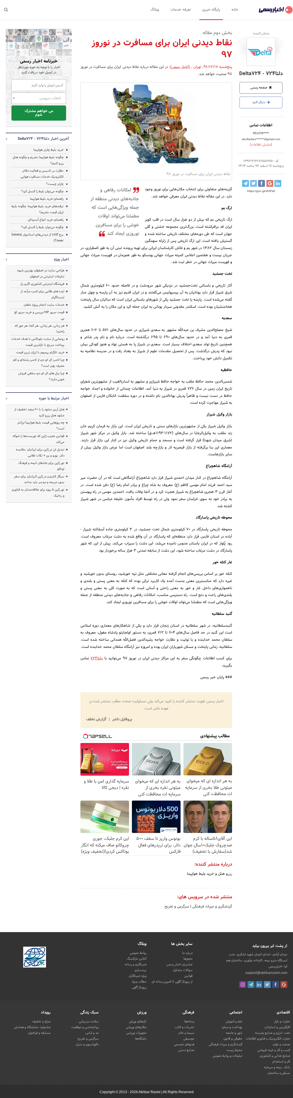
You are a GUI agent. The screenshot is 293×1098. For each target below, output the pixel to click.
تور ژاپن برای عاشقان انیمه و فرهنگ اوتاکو (41, 466)
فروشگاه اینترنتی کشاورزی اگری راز (42, 284)
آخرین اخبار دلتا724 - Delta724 (43, 139)
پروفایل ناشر (121, 719)
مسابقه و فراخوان (39, 1033)
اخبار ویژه (61, 259)
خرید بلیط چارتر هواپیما (48, 149)
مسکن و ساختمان (279, 1073)
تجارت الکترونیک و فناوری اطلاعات (268, 1038)
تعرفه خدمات (181, 10)
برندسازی (140, 970)
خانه (234, 10)
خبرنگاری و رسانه (135, 964)
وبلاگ (155, 10)
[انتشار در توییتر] (253, 183)
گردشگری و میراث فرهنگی (211, 906)
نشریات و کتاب (184, 1027)
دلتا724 (96, 658)
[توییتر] (267, 984)
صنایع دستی (186, 1050)
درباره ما (187, 953)
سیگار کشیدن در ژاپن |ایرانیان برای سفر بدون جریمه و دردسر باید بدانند (39, 479)
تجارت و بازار (282, 1021)
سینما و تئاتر (186, 1033)
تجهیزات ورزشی (136, 1033)
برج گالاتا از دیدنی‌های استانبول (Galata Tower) (37, 237)
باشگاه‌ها (140, 1038)
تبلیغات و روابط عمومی (227, 1055)
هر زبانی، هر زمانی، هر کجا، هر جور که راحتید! (39, 328)
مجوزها (188, 958)
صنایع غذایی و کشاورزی (275, 1055)
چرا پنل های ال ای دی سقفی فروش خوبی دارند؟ (41, 376)
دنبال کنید (259, 102)
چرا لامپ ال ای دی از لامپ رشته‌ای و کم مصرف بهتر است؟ (38, 362)
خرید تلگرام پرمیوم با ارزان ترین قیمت (40, 352)
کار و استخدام (281, 1061)
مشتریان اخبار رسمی (180, 964)
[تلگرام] (251, 984)
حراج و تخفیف (41, 1021)
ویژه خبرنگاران (137, 976)
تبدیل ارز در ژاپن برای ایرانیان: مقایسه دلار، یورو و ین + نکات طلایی (40, 452)
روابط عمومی (138, 953)
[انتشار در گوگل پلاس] (269, 183)
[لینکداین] (259, 984)
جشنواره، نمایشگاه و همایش (32, 1027)
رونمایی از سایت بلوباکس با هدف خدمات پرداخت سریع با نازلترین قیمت (37, 342)
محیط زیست (234, 1050)
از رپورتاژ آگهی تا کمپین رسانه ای (172, 981)
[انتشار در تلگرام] (245, 183)
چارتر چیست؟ (55, 184)
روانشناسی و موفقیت (85, 1027)
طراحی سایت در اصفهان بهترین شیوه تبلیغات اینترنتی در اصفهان (40, 273)
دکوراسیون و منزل (87, 1044)
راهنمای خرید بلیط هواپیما (47, 198)
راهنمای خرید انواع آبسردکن (46, 219)
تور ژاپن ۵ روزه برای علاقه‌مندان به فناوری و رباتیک (38, 492)
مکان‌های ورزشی (136, 1027)
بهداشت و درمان (232, 1027)
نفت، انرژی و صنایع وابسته (272, 1033)
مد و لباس (92, 1033)
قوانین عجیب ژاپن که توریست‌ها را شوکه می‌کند (38, 439)
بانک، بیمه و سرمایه (277, 1067)
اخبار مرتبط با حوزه (54, 398)
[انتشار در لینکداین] (277, 183)
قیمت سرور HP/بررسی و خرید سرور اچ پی (39, 315)
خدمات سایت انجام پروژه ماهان (44, 304)
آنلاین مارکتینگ (136, 958)
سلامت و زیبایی (89, 1021)
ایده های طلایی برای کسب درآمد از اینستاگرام (42, 294)
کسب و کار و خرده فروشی (274, 1050)
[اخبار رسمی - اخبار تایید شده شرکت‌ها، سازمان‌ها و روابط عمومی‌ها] (275, 10)
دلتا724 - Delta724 (261, 73)
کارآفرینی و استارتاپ (277, 1027)
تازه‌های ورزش (137, 1021)
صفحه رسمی (259, 87)
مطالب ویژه (139, 981)
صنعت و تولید (281, 1044)
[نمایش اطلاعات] (261, 144)
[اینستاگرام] (242, 984)
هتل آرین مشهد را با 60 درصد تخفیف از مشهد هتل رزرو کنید (39, 412)
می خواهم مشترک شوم (39, 113)
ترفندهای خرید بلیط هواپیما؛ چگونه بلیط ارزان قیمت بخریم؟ (37, 209)
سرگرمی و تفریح (177, 906)
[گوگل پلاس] (283, 984)
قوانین (188, 976)
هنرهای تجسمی (184, 1044)
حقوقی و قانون (232, 1038)
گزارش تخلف (96, 719)
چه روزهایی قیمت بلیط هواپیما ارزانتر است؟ (40, 425)
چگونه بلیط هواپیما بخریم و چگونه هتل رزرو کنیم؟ (38, 160)
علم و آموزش (234, 1021)
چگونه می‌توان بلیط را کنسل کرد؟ (42, 191)
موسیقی (188, 1038)
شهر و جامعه (234, 1033)
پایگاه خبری (211, 10)
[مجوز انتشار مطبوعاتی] (34, 958)
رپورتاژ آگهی (139, 987)
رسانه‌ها (189, 1021)
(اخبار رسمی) (180, 67)
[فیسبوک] (275, 984)
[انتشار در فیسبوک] (261, 183)
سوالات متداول (183, 970)
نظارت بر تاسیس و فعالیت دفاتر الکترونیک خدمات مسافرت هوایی (42, 173)
